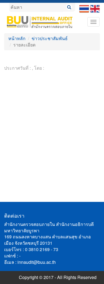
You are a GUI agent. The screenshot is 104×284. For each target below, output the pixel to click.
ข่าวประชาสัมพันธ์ (50, 38)
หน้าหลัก (17, 38)
